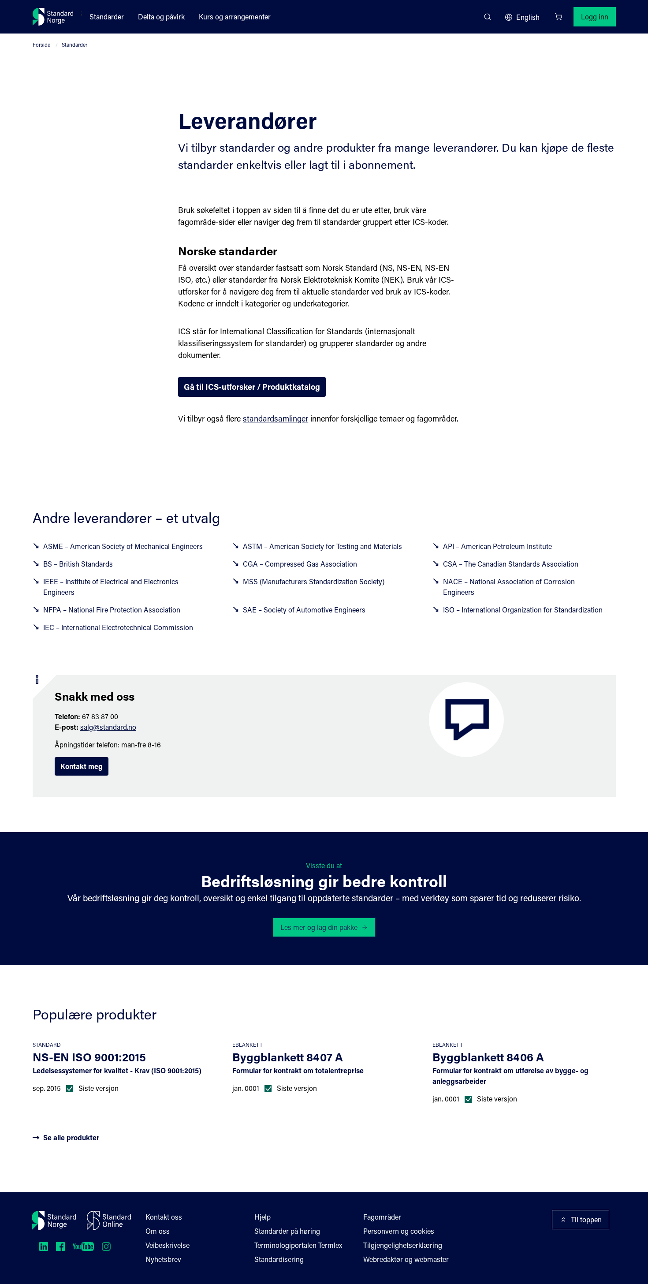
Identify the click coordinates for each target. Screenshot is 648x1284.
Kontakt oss (163, 1216)
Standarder (106, 16)
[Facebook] (60, 1246)
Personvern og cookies (398, 1230)
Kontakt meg (81, 766)
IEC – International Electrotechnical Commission (118, 627)
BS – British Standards (78, 563)
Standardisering (279, 1259)
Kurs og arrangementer (235, 16)
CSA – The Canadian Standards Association (510, 563)
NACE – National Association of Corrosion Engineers (509, 587)
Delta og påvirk (161, 16)
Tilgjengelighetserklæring (402, 1245)
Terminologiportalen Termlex (298, 1245)
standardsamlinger (275, 418)
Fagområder (382, 1216)
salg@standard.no (108, 727)
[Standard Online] (109, 1220)
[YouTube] (83, 1246)
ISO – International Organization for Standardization (523, 609)
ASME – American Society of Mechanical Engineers (123, 546)
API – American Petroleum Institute (497, 546)
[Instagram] (106, 1246)
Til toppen (586, 1219)
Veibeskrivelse (167, 1245)
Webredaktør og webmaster (406, 1259)
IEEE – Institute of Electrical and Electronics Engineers (111, 587)
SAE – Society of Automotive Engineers (304, 609)
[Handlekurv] (558, 16)
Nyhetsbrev (163, 1259)
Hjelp (262, 1216)
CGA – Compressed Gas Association (300, 563)
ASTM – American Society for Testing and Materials (322, 546)
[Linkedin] (43, 1246)
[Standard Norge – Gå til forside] (53, 16)
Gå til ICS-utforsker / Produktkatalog (252, 386)
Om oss (157, 1230)
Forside (41, 44)
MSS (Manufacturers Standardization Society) (313, 581)
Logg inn (594, 16)
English (528, 17)
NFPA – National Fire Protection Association (111, 609)
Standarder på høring (287, 1230)
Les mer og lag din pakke (319, 927)
